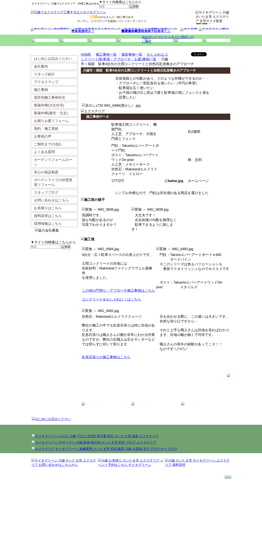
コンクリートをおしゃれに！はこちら (111, 299)
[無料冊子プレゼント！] (242, 54)
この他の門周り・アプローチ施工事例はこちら (118, 291)
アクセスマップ (82, 31)
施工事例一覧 (106, 54)
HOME (86, 54)
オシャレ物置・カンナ (137, 31)
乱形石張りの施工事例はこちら (106, 357)
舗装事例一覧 (131, 54)
